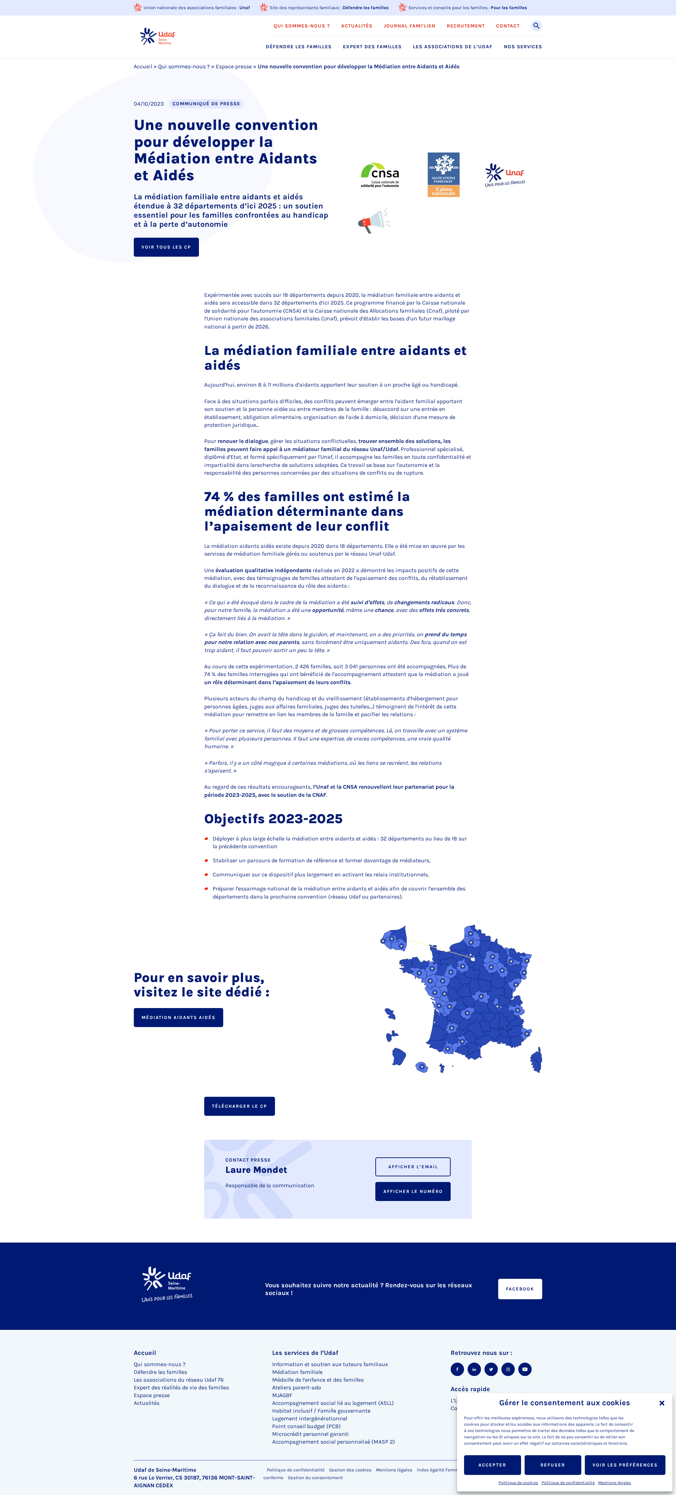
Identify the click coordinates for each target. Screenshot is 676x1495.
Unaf (244, 7)
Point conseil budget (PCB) (306, 1426)
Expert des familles (372, 47)
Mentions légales (614, 1482)
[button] (661, 1403)
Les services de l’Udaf (305, 1353)
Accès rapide (470, 1389)
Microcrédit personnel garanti (310, 1434)
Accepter (492, 1465)
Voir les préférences (625, 1465)
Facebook (520, 1288)
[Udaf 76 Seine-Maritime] (158, 36)
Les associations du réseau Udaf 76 (179, 1379)
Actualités (357, 26)
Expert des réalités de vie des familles (181, 1387)
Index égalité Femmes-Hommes (450, 1469)
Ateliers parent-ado (296, 1387)
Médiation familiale (297, 1372)
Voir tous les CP (166, 247)
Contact (508, 26)
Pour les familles (509, 7)
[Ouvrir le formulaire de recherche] (536, 25)
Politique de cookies (518, 1482)
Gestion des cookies (350, 1469)
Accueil (143, 66)
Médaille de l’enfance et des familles (318, 1379)
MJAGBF (282, 1395)
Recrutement (466, 26)
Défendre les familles (366, 7)
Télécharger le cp (239, 1106)
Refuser (552, 1465)
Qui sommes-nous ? (302, 26)
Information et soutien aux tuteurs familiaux (330, 1364)
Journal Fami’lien (410, 26)
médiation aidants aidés (178, 1017)
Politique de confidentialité (568, 1482)
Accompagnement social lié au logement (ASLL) (333, 1403)
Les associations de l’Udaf (453, 47)
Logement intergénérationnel (309, 1418)
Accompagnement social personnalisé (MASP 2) (333, 1441)
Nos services (523, 47)
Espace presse (234, 66)
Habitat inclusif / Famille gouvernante (321, 1410)
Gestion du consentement (315, 1477)
